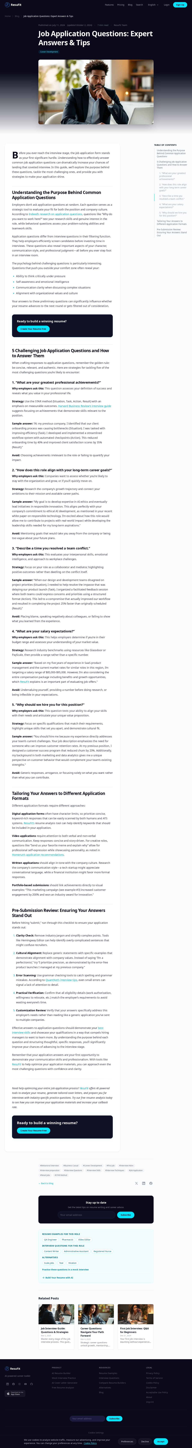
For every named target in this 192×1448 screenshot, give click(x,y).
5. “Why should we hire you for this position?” (173, 214)
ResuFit (24, 681)
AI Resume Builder (61, 1373)
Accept (160, 1441)
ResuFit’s (29, 823)
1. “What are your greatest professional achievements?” (172, 176)
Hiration (72, 1263)
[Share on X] (136, 1183)
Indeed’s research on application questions (55, 214)
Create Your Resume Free (33, 328)
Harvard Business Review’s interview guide (84, 406)
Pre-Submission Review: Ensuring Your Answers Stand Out (172, 232)
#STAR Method (61, 1175)
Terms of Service (154, 1378)
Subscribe (126, 1214)
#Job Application (135, 1170)
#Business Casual (70, 1165)
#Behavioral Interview (49, 1165)
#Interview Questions (73, 1170)
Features (109, 4)
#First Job (110, 1165)
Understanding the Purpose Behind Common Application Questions (171, 153)
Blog (130, 4)
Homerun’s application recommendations (38, 854)
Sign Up (180, 4)
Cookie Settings (96, 1432)
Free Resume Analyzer (63, 1387)
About (149, 1397)
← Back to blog (45, 1183)
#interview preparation (49, 1170)
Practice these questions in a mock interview (65, 1269)
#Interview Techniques (114, 1170)
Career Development (49, 51)
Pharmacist (67, 1239)
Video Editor (84, 1239)
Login (167, 4)
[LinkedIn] (7, 1384)
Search (139, 4)
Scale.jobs (49, 1263)
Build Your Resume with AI (59, 1277)
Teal (61, 1263)
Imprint (150, 1402)
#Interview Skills (93, 1170)
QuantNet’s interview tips (61, 980)
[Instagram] (19, 1384)
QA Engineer (50, 1239)
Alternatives (105, 1387)
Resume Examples (108, 1373)
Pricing (120, 4)
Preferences (127, 1441)
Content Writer (51, 1251)
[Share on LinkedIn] (143, 1183)
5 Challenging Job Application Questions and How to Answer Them (172, 164)
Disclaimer (151, 1387)
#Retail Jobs (45, 1175)
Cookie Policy (152, 1382)
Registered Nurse (102, 1251)
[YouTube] (25, 1384)
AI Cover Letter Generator (65, 1382)
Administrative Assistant (76, 1251)
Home (8, 16)
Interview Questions (109, 1378)
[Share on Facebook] (151, 1183)
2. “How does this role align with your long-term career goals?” (173, 187)
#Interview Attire (126, 1165)
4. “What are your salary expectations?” (171, 206)
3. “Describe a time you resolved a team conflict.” (171, 197)
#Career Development (92, 1165)
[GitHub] (31, 1384)
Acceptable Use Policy (157, 1392)
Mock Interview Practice (64, 1378)
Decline (145, 1441)
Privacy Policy (152, 1373)
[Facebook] (13, 1384)
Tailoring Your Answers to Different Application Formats (172, 222)
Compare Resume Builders (112, 1382)
